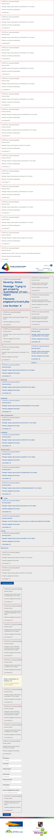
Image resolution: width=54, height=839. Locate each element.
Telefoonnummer (7, 779)
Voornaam (6, 763)
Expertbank (40, 270)
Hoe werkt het (46, 268)
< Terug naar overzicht (7, 583)
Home (37, 268)
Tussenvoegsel (7, 769)
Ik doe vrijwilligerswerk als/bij (11, 790)
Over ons (50, 270)
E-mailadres (6, 758)
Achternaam (6, 774)
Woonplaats (6, 785)
